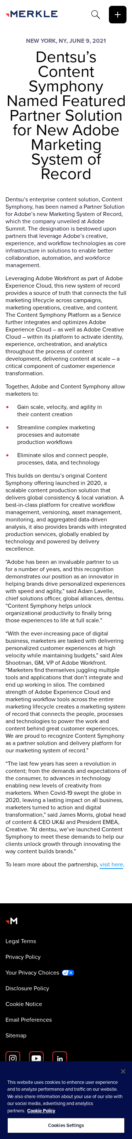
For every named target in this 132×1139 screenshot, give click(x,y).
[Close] (123, 1071)
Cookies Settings (66, 1125)
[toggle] (117, 14)
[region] (66, 1100)
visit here (111, 864)
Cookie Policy (41, 1110)
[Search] (95, 14)
